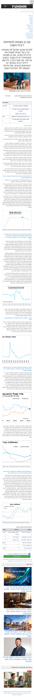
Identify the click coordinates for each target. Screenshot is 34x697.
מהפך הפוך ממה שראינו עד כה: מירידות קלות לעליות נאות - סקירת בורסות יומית (18, 588)
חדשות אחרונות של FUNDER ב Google (17, 554)
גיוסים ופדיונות (29, 33)
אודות (25, 691)
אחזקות (31, 30)
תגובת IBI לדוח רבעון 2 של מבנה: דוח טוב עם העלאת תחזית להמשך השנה (18, 633)
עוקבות (31, 22)
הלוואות (17, 693)
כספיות (31, 17)
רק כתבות (15, 691)
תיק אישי (31, 15)
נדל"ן (29, 693)
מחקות (31, 20)
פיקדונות (31, 18)
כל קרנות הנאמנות (7, 691)
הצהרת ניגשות (11, 693)
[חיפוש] (30, 5)
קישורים (14, 694)
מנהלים (31, 31)
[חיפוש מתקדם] (33, 13)
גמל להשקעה (30, 38)
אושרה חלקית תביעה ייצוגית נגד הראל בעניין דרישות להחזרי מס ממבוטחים (19, 611)
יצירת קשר (20, 691)
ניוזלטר (29, 691)
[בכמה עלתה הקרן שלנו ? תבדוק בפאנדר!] (17, 679)
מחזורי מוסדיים (29, 34)
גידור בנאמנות (29, 25)
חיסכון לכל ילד (29, 36)
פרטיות (22, 693)
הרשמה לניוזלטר (17, 556)
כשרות (31, 23)
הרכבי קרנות (30, 28)
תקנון (26, 693)
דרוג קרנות (30, 26)
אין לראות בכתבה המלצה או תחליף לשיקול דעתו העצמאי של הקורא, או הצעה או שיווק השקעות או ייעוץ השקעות (17, 560)
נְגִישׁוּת (31, 1)
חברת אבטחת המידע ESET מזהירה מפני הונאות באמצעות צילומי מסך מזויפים (17, 659)
